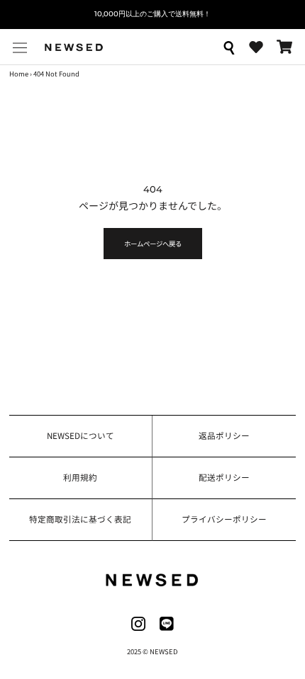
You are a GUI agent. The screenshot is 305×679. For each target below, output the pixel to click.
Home (18, 74)
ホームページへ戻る (153, 244)
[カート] (284, 47)
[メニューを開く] (20, 47)
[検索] (228, 47)
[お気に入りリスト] (256, 47)
